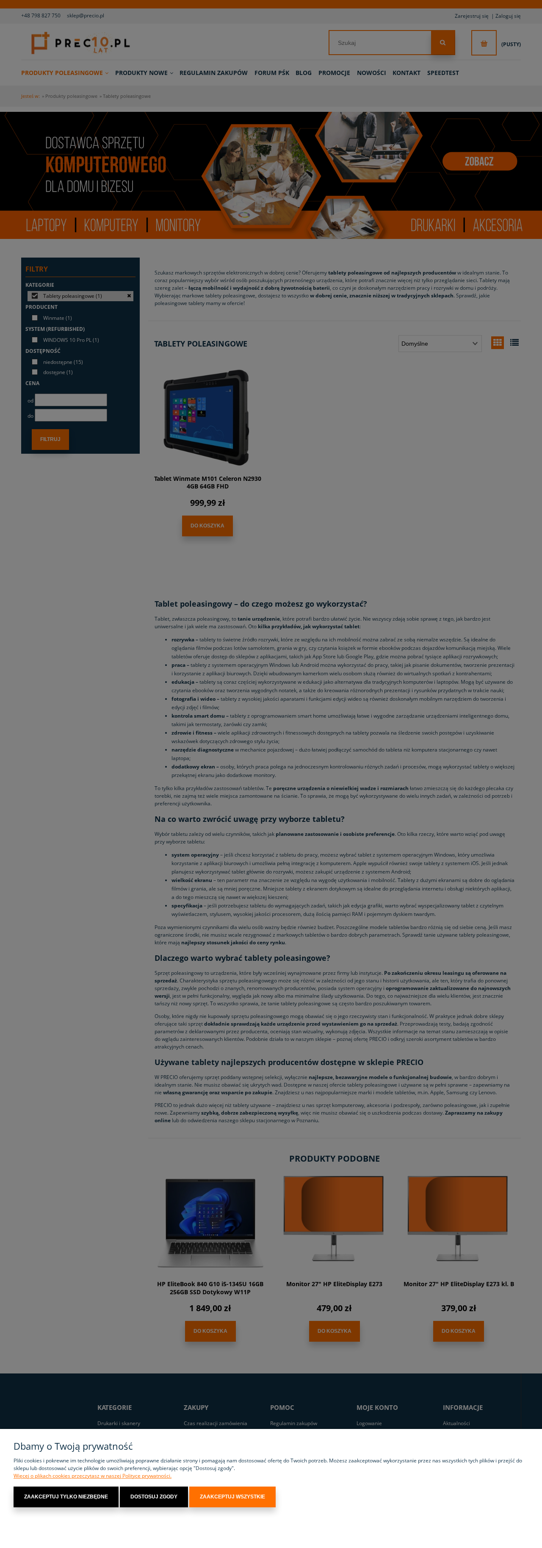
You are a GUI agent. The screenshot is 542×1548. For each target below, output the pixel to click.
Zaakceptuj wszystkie (232, 1497)
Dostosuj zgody (153, 1497)
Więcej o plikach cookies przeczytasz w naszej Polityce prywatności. (92, 1475)
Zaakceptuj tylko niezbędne (66, 1497)
